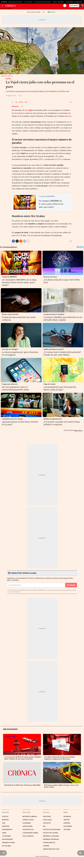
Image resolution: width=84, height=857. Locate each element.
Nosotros (47, 816)
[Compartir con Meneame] (20, 241)
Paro (26, 102)
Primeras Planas (8, 842)
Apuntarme (71, 585)
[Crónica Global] (34, 5)
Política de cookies (50, 833)
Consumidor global (30, 833)
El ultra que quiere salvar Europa (42, 1)
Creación (5, 826)
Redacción (15, 106)
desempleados (19, 113)
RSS (44, 826)
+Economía (6, 836)
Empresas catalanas (51, 836)
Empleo (21, 102)
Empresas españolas (51, 839)
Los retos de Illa (28, 1)
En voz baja (6, 846)
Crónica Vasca (28, 820)
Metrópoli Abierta (30, 816)
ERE (16, 102)
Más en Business (10, 729)
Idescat (68, 116)
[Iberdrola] (51, 12)
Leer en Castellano (6, 8)
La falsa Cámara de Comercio (15, 1)
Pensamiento (7, 829)
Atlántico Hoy (28, 829)
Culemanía (27, 823)
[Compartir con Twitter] (17, 241)
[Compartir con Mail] (24, 241)
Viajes (4, 833)
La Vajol (28, 110)
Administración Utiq (51, 849)
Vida (3, 823)
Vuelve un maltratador (58, 1)
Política (5, 816)
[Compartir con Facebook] (13, 241)
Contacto (47, 823)
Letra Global (28, 826)
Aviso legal (47, 820)
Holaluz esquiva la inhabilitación (74, 1)
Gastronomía (7, 839)
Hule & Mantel (28, 836)
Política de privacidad (51, 829)
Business (8, 78)
